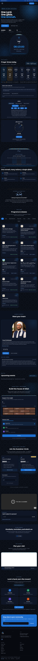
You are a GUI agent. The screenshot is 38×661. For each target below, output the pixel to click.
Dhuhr (15, 108)
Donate (31, 3)
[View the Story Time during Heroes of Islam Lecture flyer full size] (3, 243)
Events (2, 647)
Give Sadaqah (5, 25)
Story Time (19, 218)
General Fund (22, 644)
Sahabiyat (34, 218)
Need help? (2, 658)
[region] (19, 411)
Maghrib (22, 108)
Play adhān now (22, 105)
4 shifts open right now (19, 585)
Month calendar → (33, 375)
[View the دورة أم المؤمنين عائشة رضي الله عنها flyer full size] (22, 260)
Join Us (2, 651)
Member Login (3, 653)
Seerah (19, 221)
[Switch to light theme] (27, 3)
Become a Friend (10, 469)
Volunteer (21, 650)
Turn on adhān (15, 105)
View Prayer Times (14, 25)
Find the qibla (19, 136)
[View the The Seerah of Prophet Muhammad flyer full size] (22, 279)
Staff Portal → (13, 658)
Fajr (12, 108)
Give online (21, 648)
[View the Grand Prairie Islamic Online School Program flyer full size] (22, 226)
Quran (24, 218)
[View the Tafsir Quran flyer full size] (3, 295)
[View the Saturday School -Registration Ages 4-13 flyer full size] (3, 260)
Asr (18, 108)
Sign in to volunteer (19, 607)
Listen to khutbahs (14, 353)
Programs (2, 645)
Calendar (2, 648)
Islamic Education (12, 218)
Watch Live (3, 650)
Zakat (21, 645)
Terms (9, 658)
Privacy (6, 658)
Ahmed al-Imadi (11, 103)
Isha (25, 108)
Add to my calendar (6, 93)
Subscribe (32, 623)
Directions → (33, 568)
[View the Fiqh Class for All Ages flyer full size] (3, 226)
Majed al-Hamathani (19, 103)
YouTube (19, 536)
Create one (27, 609)
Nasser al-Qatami (26, 103)
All (2, 218)
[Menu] (36, 3)
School (29, 218)
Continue (19, 435)
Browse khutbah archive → (6, 519)
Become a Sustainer (28, 469)
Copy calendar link (15, 93)
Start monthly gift (10, 483)
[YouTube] (2, 639)
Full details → (4, 235)
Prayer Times (3, 644)
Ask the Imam (5, 353)
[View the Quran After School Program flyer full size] (22, 243)
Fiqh (6, 218)
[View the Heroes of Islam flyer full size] (3, 279)
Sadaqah (21, 647)
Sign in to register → (33, 254)
